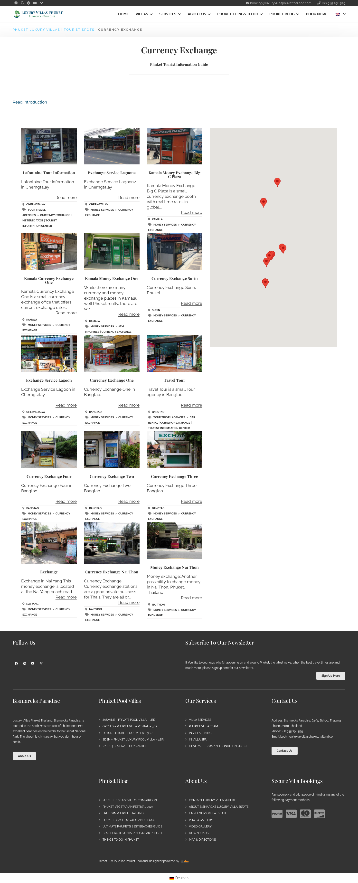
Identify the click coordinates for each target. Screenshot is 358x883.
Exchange (49, 571)
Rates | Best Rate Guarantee (125, 746)
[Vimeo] (41, 3)
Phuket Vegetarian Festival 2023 (128, 806)
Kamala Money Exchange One (111, 278)
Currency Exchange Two (112, 476)
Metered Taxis (32, 220)
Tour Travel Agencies (169, 417)
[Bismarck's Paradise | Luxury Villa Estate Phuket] (38, 14)
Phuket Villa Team (203, 726)
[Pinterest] (28, 3)
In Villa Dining (200, 733)
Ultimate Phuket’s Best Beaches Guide (132, 826)
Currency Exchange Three (174, 476)
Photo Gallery (201, 820)
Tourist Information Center (169, 428)
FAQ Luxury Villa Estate (208, 813)
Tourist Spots (79, 29)
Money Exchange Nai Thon (174, 567)
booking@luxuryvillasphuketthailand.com (307, 736)
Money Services (102, 209)
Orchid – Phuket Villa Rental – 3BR (130, 726)
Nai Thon (95, 609)
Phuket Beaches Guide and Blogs (129, 820)
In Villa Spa (198, 739)
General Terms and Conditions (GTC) (217, 746)
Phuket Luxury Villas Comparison (130, 800)
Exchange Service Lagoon (49, 380)
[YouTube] (35, 3)
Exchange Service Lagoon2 (112, 172)
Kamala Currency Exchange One (49, 280)
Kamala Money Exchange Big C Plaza (174, 174)
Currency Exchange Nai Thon (111, 571)
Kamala (157, 219)
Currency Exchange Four (49, 476)
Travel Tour (174, 380)
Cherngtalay (35, 204)
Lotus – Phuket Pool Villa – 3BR (127, 733)
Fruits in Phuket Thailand (123, 813)
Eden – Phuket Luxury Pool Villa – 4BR (133, 739)
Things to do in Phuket (121, 839)
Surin (156, 310)
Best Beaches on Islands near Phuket (132, 833)
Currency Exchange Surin (174, 278)
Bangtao (95, 412)
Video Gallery (200, 826)
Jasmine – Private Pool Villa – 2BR (129, 720)
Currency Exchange (55, 215)
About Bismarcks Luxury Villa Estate (218, 806)
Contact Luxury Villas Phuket (213, 800)
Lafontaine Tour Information (49, 172)
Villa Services (200, 720)
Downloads (198, 833)
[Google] (22, 3)
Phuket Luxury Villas (36, 29)
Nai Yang (32, 604)
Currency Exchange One (112, 380)
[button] (150, 14)
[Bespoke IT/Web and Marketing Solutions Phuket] (185, 861)
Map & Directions (202, 839)
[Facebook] (16, 3)
